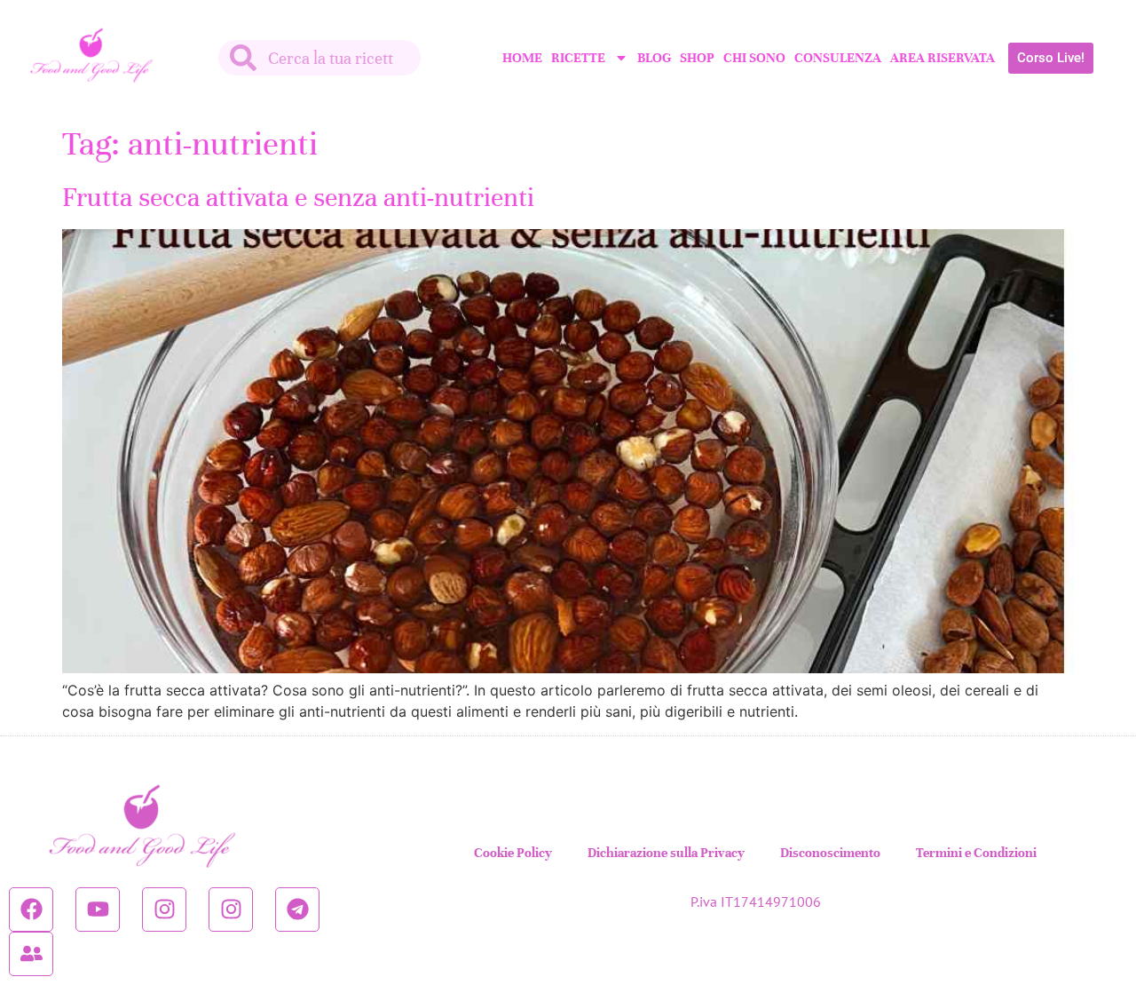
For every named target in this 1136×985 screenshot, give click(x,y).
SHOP (697, 58)
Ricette (578, 58)
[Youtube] (97, 909)
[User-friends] (31, 954)
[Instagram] (164, 909)
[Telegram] (297, 909)
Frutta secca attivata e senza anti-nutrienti (298, 197)
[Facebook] (31, 909)
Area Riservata (942, 58)
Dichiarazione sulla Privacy (666, 853)
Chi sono (754, 58)
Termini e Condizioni (976, 853)
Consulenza (837, 58)
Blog (654, 58)
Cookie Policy (513, 853)
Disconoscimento (830, 853)
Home (522, 58)
